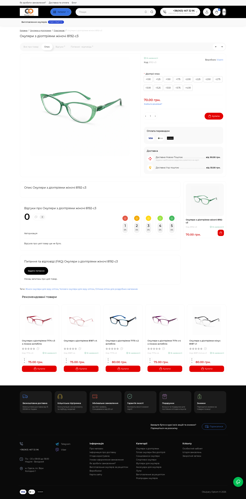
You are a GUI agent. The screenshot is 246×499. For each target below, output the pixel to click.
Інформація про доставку (103, 452)
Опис (47, 47)
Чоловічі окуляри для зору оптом (76, 289)
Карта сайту (96, 474)
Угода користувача (99, 456)
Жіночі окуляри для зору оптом (41, 289)
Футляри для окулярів (147, 463)
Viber (63, 449)
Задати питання (36, 271)
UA (224, 12)
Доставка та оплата (59, 2)
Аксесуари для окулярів (148, 467)
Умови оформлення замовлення (107, 459)
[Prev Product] (216, 47)
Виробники (96, 471)
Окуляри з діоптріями (147, 448)
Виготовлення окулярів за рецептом (109, 467)
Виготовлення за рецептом (150, 474)
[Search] (146, 12)
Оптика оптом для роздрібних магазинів (116, 289)
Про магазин (96, 448)
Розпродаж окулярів (147, 478)
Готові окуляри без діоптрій (150, 452)
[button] (217, 297)
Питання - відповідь (82, 46)
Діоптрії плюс (153, 74)
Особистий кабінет (193, 448)
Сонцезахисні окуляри (148, 456)
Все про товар (31, 47)
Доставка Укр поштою (167, 167)
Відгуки (60, 46)
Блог (74, 2)
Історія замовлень (192, 452)
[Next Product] (222, 47)
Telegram (65, 444)
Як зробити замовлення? (33, 2)
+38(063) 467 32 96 (184, 10)
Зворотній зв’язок (192, 456)
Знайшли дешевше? (153, 104)
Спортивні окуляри (146, 459)
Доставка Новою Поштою (169, 157)
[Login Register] (207, 12)
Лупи (139, 471)
